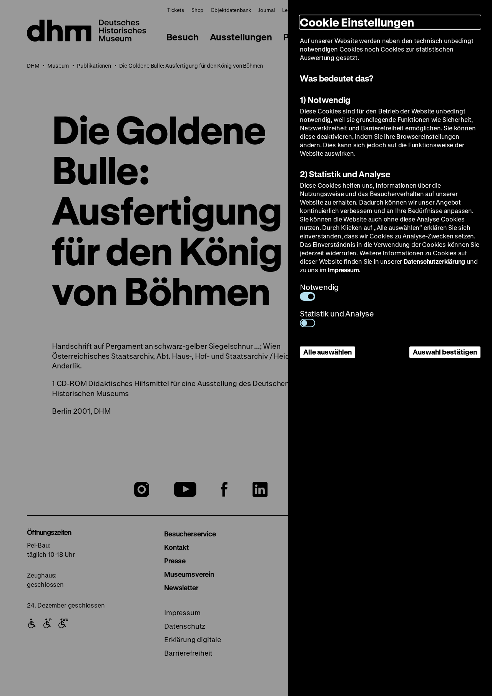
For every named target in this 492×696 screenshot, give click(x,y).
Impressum (343, 269)
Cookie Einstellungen (357, 22)
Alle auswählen (327, 352)
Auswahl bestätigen (445, 352)
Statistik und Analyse (337, 313)
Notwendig (319, 287)
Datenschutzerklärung (434, 261)
